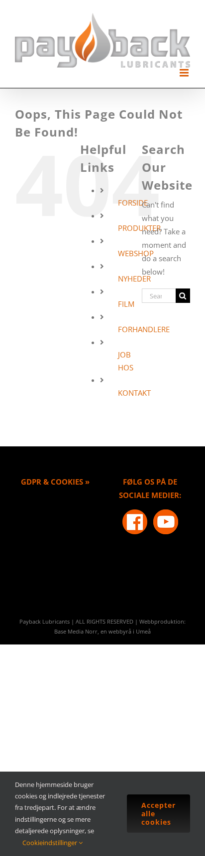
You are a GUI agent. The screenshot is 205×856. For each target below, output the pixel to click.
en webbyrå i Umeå (126, 631)
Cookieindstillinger (50, 842)
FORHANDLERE (144, 329)
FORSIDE (133, 203)
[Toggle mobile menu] (185, 73)
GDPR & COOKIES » (55, 482)
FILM (126, 304)
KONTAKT (134, 393)
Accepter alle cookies (158, 813)
